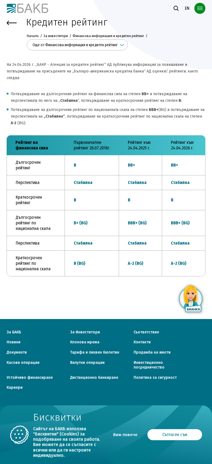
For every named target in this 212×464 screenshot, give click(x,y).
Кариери (15, 387)
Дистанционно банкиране (94, 377)
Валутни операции (87, 363)
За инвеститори (55, 36)
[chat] (191, 299)
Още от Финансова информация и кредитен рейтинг (75, 45)
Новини (13, 342)
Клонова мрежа (84, 342)
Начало (33, 36)
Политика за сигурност (155, 377)
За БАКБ (14, 332)
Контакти (142, 342)
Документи (17, 352)
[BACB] (28, 8)
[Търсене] (176, 8)
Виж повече (125, 434)
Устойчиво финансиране (30, 377)
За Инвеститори (85, 332)
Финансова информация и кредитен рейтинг (108, 36)
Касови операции (23, 363)
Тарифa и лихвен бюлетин (94, 352)
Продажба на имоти (152, 352)
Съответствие (146, 332)
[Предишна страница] (12, 23)
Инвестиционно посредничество (149, 365)
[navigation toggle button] (199, 8)
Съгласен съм (174, 434)
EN (187, 8)
